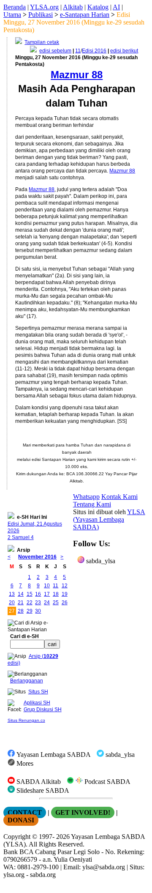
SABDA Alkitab (38, 781)
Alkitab (73, 7)
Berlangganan (26, 681)
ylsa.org (13, 874)
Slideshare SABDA (42, 790)
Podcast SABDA (106, 781)
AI (116, 7)
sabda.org (43, 874)
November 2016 (37, 557)
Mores (24, 763)
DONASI (21, 820)
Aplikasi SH (37, 703)
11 (78, 51)
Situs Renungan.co (26, 720)
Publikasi (40, 14)
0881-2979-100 (38, 867)
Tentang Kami (92, 504)
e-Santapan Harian (84, 14)
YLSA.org (44, 7)
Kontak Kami (119, 496)
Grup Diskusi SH (43, 709)
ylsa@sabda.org (103, 867)
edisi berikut (124, 51)
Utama (12, 14)
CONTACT (25, 812)
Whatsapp (86, 496)
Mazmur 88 (122, 171)
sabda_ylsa (99, 560)
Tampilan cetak (41, 42)
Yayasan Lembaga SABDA (53, 754)
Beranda (14, 7)
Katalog (98, 7)
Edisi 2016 (94, 51)
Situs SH (38, 692)
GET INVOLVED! (82, 812)
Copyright (16, 836)
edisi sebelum (55, 51)
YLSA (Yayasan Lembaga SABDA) (109, 519)
